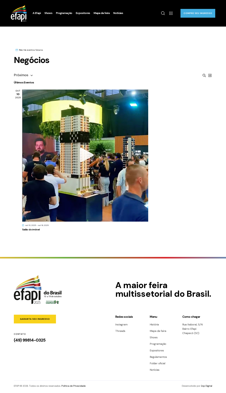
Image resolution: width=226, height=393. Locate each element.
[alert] (113, 50)
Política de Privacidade (73, 385)
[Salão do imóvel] (117, 156)
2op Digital (206, 385)
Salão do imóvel (31, 229)
